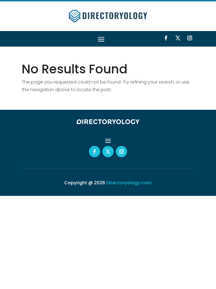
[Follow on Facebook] (166, 38)
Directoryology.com (129, 182)
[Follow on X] (178, 38)
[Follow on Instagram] (189, 38)
